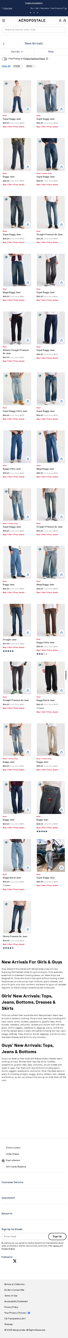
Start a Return (12, 1160)
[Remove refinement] (21, 66)
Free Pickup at (27, 59)
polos (40, 1065)
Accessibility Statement (16, 1302)
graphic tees (48, 1022)
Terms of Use (10, 1296)
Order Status (12, 1154)
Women (48, 8)
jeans (46, 982)
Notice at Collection (14, 1284)
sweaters (14, 1025)
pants (49, 1028)
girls (35, 972)
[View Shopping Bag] (64, 20)
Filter (51, 52)
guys (44, 972)
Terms (56, 1246)
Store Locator (13, 1148)
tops (31, 982)
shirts (58, 1022)
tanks (17, 1022)
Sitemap (8, 1324)
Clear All (6, 66)
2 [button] (34, 13)
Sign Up (57, 1236)
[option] (17, 96)
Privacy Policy (8, 1249)
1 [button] (30, 13)
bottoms (38, 982)
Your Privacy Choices (15, 1313)
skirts (26, 1037)
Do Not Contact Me (14, 1290)
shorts (11, 1028)
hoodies (51, 1062)
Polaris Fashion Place (34, 59)
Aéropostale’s (38, 969)
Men (54, 8)
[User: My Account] (60, 21)
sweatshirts (35, 1022)
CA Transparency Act (15, 1319)
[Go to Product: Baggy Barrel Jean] (51, 709)
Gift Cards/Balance (16, 1167)
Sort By (15, 52)
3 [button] (37, 13)
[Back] (3, 44)
